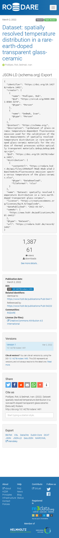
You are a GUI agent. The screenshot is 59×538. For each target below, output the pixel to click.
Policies (6, 504)
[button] (8, 385)
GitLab (37, 488)
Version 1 (11, 344)
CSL (16, 435)
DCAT (46, 435)
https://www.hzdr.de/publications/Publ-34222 (29, 306)
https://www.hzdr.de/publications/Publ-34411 (29, 299)
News (20, 491)
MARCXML (40, 438)
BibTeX (9, 435)
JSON (8, 438)
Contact (6, 501)
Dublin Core (36, 435)
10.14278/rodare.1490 (18, 359)
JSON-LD (17, 438)
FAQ (19, 488)
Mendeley (12, 441)
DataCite (24, 435)
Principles (7, 494)
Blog (19, 494)
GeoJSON (28, 438)
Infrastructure (9, 498)
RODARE (11, 313)
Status (20, 498)
